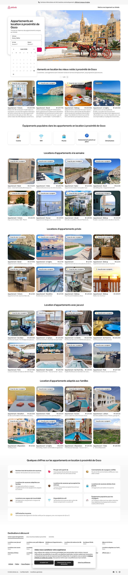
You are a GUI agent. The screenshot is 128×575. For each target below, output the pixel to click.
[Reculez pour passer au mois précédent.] (13, 49)
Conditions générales (36, 572)
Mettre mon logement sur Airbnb (108, 7)
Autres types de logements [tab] (15, 537)
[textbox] (18, 44)
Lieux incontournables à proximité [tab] (36, 537)
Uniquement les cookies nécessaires (64, 563)
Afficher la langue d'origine (82, 2)
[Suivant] (67, 77)
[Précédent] (60, 77)
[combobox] (26, 38)
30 (34, 71)
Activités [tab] (51, 537)
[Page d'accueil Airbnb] (12, 7)
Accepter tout (44, 562)
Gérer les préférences (84, 562)
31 (13, 74)
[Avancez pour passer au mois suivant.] (33, 49)
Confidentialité (24, 572)
